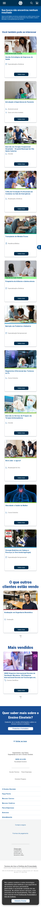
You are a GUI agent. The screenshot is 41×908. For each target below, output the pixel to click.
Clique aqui (17, 848)
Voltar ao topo (21, 741)
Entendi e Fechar (20, 901)
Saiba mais (21, 74)
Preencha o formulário (21, 729)
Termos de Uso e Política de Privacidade (20, 866)
